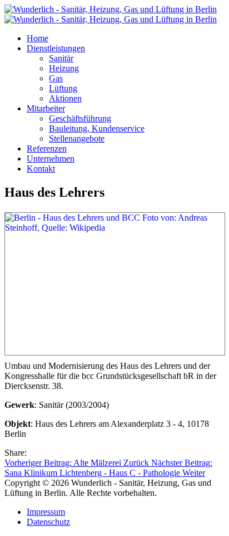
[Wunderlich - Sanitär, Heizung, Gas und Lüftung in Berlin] (110, 14)
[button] (56, 48)
